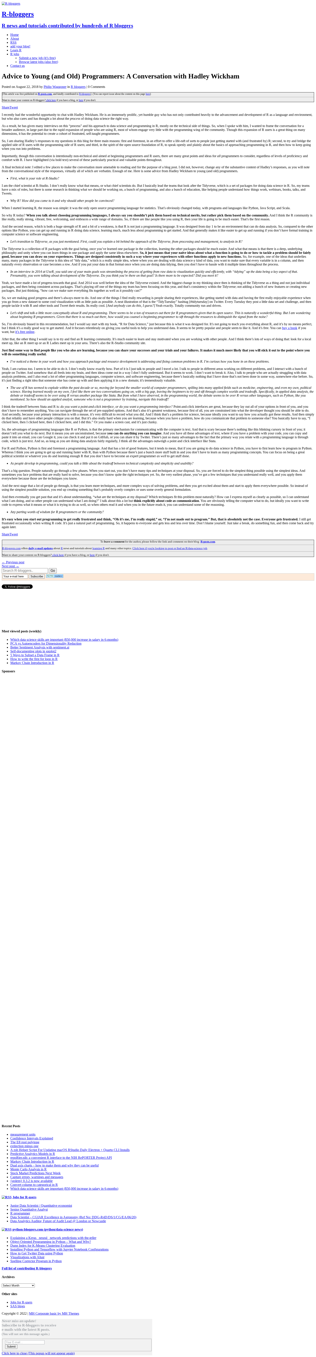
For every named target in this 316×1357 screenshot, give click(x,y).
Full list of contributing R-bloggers (27, 1268)
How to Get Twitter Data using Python (36, 1253)
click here (51, 100)
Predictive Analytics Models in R (32, 1154)
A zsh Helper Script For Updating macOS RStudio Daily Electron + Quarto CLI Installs (70, 1150)
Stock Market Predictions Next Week (35, 1173)
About (14, 38)
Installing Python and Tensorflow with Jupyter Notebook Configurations (59, 1249)
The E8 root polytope (24, 1142)
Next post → (10, 566)
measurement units (22, 1134)
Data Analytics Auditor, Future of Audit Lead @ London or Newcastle (58, 1221)
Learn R (15, 50)
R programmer (20, 1213)
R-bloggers (85, 93)
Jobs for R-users (24, 1197)
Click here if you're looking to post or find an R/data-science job (169, 548)
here (148, 93)
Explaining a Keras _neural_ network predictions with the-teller (53, 1238)
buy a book (289, 328)
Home (14, 35)
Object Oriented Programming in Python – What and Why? (50, 1242)
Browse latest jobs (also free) (38, 62)
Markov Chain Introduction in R (32, 663)
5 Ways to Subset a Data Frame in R (35, 655)
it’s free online (24, 332)
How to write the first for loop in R (34, 659)
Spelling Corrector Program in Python (36, 1261)
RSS (13, 42)
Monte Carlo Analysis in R (28, 1169)
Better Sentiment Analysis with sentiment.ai (39, 647)
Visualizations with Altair (27, 1257)
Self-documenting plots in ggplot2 (33, 651)
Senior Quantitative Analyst (29, 1209)
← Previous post (13, 562)
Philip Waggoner (55, 87)
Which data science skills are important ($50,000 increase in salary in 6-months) (64, 639)
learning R (98, 548)
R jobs (14, 54)
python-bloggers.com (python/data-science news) (47, 1229)
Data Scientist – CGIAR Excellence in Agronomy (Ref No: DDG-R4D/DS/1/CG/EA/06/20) (73, 1217)
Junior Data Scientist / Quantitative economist (41, 1205)
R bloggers (78, 87)
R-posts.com (45, 93)
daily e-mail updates (40, 548)
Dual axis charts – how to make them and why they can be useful (54, 1165)
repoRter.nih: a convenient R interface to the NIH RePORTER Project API (61, 1157)
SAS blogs (17, 1306)
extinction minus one (24, 1146)
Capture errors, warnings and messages (36, 1177)
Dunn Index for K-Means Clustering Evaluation (42, 1245)
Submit (11, 1346)
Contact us (17, 65)
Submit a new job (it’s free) (37, 58)
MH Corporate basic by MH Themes (54, 1313)
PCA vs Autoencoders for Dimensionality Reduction (45, 643)
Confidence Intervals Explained (31, 1138)
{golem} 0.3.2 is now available (31, 1181)
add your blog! (20, 46)
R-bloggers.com (11, 548)
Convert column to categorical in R (34, 1185)
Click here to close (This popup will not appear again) (38, 1353)
